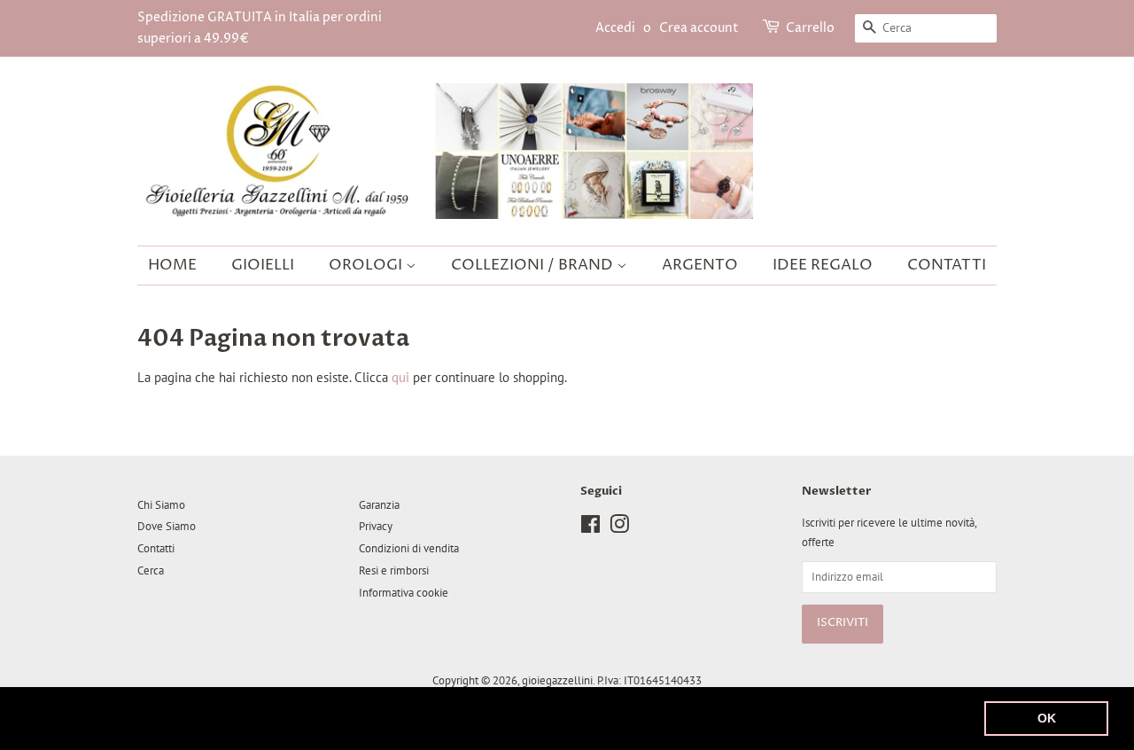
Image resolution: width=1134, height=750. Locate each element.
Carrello (810, 28)
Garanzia (379, 504)
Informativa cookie (403, 592)
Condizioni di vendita (409, 548)
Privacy (375, 526)
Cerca (150, 570)
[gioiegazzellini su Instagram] (619, 527)
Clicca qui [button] (742, 717)
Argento (700, 265)
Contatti (946, 265)
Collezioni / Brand (534, 265)
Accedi (615, 28)
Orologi (367, 265)
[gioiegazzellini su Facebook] (590, 527)
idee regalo (823, 265)
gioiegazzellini (557, 680)
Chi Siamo (161, 504)
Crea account (699, 28)
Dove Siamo (166, 526)
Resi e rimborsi (394, 570)
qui (400, 377)
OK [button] (1046, 718)
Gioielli (262, 265)
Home (172, 265)
